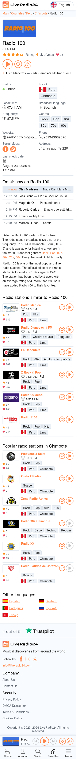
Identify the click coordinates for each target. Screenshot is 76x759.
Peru (52, 89)
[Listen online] (69, 307)
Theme (8, 755)
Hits (35, 314)
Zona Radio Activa (34, 498)
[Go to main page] (20, 4)
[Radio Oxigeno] (11, 397)
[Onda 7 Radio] (11, 479)
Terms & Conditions (16, 712)
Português (16, 608)
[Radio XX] (11, 546)
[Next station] (53, 741)
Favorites (53, 755)
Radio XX (27, 543)
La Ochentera (31, 349)
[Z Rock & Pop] (11, 375)
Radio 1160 (29, 417)
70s (53, 125)
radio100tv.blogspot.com (22, 137)
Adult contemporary (57, 359)
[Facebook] (5, 149)
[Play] (8, 64)
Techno (51, 530)
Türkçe (13, 615)
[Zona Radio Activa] (11, 501)
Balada (27, 575)
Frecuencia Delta (33, 453)
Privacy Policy (12, 699)
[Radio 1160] (11, 420)
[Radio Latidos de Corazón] (11, 568)
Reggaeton (64, 337)
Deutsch (51, 601)
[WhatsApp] (13, 149)
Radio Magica (31, 304)
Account (22, 755)
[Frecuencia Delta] (11, 456)
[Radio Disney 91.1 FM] (11, 330)
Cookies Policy (12, 718)
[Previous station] (36, 741)
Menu (68, 755)
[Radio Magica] (11, 307)
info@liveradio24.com (17, 665)
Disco (38, 530)
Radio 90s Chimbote (35, 520)
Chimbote (48, 95)
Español (14, 601)
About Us (9, 679)
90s (66, 119)
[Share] (27, 64)
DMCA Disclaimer (14, 705)
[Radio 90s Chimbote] (11, 523)
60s (63, 125)
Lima (43, 320)
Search (38, 755)
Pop (56, 119)
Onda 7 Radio (31, 476)
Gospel (28, 485)
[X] (34, 658)
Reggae (66, 530)
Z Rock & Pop (31, 372)
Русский (51, 608)
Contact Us (10, 686)
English (64, 4)
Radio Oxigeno (32, 394)
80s (43, 125)
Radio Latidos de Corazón (40, 565)
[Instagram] (27, 658)
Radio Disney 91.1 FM (36, 327)
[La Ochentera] (11, 352)
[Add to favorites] (18, 64)
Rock (45, 119)
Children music (43, 337)
